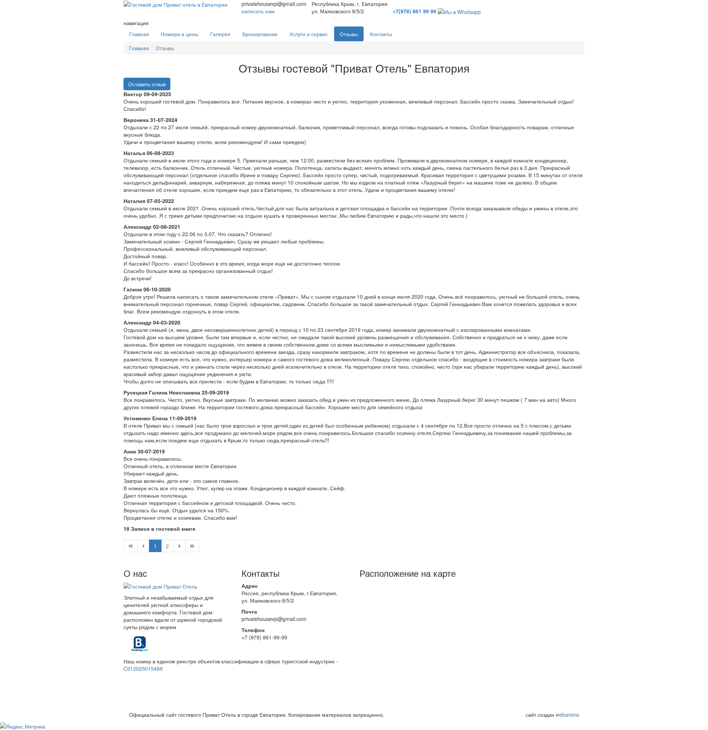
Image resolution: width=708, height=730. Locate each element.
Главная (139, 34)
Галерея (220, 34)
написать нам (258, 11)
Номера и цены (179, 34)
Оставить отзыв (147, 84)
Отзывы (349, 34)
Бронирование (260, 34)
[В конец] (192, 546)
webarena (567, 714)
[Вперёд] (179, 546)
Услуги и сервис (308, 34)
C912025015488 (143, 668)
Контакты (381, 34)
